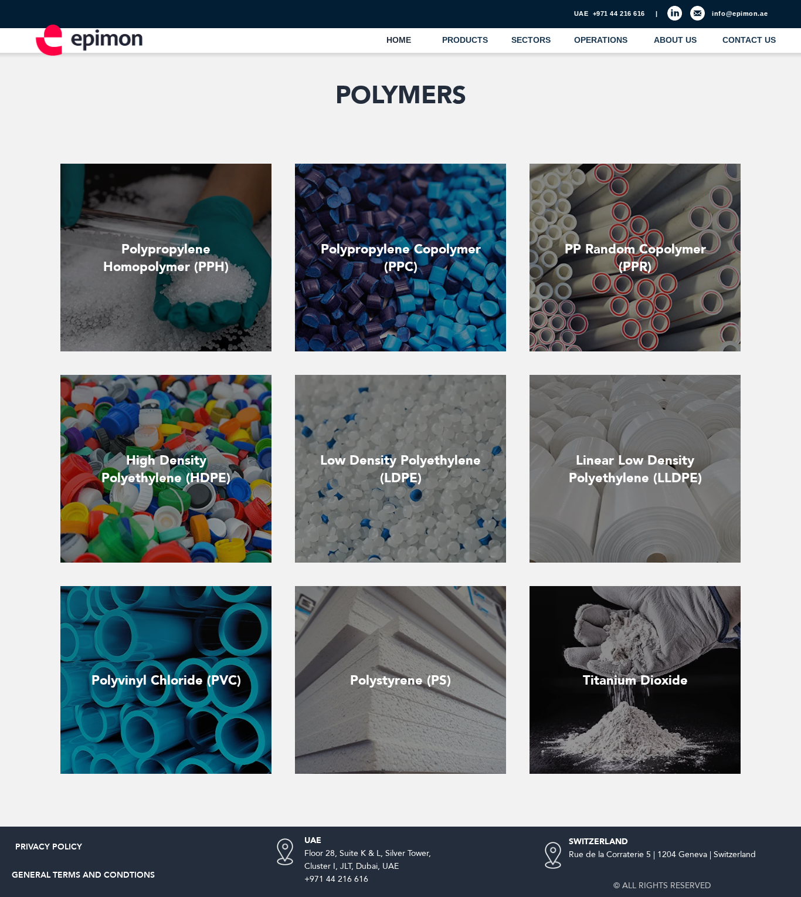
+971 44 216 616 (619, 13)
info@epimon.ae (740, 13)
